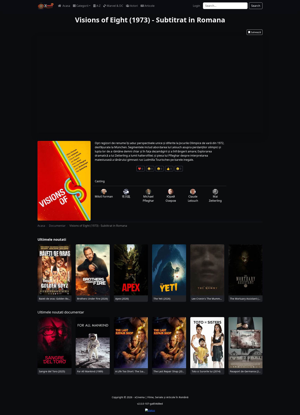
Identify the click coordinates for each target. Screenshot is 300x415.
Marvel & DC (115, 6)
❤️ (140, 168)
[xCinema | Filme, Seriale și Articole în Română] (46, 5)
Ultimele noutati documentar (61, 312)
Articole (149, 6)
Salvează (256, 32)
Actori (134, 6)
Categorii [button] (82, 6)
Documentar (57, 226)
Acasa (66, 6)
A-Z (98, 6)
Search (255, 6)
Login (196, 6)
